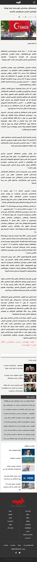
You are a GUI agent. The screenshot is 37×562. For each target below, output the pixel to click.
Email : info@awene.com (18, 506)
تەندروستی (28, 538)
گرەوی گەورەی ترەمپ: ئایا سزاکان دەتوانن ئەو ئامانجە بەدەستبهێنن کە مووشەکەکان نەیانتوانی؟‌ (12, 388)
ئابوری (10, 518)
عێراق (27, 514)
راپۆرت (10, 524)
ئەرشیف (6, 545)
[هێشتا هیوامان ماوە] (28, 452)
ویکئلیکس (27, 524)
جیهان (27, 518)
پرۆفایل (28, 521)
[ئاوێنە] (18, 501)
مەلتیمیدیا (10, 521)
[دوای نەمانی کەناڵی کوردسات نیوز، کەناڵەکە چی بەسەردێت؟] (28, 478)
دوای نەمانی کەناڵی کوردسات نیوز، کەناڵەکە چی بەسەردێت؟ (17, 439)
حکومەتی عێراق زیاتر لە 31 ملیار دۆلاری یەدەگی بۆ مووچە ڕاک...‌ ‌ (12, 487)
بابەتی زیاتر (32, 360)
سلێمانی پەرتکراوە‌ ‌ (15, 458)
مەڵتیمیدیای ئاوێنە (28, 535)
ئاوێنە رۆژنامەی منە (28, 545)
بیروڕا (10, 511)
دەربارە (19, 545)
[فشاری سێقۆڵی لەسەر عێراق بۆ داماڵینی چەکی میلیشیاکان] (30, 378)
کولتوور (10, 514)
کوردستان (27, 511)
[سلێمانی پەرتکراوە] (28, 460)
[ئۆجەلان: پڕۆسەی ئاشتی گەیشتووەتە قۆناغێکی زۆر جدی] (28, 468)
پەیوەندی (12, 545)
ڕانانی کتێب (10, 528)
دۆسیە (28, 531)
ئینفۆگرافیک (28, 528)
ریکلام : (18, 549)
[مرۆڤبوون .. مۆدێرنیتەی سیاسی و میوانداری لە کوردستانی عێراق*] (30, 368)
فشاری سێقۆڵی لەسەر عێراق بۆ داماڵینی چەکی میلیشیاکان (18, 418)
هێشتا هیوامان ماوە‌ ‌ (15, 450)
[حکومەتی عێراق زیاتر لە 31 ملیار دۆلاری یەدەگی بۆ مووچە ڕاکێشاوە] (28, 486)
